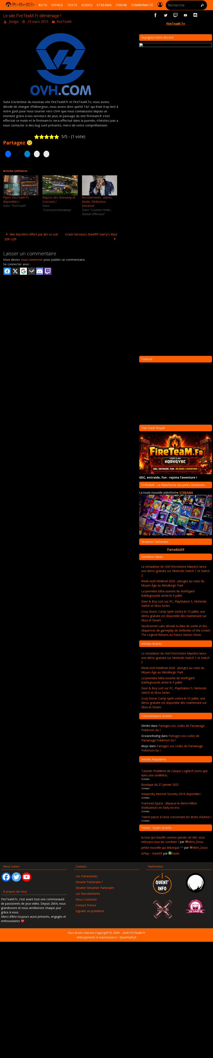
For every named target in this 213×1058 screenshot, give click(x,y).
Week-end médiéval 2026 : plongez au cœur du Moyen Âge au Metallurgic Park (172, 583)
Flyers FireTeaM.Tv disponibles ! (16, 198)
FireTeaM (64, 21)
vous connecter (32, 258)
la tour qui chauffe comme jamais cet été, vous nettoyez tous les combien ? (173, 839)
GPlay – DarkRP (151, 853)
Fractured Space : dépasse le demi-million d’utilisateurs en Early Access (169, 805)
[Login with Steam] (31, 270)
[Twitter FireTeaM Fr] (166, 15)
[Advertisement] (60, 306)
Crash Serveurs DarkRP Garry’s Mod (91, 233)
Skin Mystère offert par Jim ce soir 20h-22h (31, 235)
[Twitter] (16, 877)
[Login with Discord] (39, 270)
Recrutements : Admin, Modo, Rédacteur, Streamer (97, 200)
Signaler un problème (90, 911)
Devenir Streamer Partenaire (95, 888)
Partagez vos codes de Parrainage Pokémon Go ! (170, 738)
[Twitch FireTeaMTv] (176, 15)
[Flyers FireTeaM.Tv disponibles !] (20, 184)
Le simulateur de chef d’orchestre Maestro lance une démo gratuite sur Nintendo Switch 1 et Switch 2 (175, 571)
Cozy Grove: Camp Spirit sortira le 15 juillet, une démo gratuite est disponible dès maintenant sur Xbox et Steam (174, 616)
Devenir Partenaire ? (89, 882)
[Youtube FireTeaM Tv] (185, 15)
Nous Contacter (86, 899)
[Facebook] (6, 877)
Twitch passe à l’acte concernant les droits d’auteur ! (176, 817)
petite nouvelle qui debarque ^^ (162, 848)
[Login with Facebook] (7, 270)
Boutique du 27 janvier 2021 (160, 785)
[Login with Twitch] (47, 270)
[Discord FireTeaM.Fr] (195, 15)
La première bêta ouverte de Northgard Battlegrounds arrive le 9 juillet (167, 593)
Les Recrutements (88, 894)
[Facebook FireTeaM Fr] (156, 15)
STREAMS (186, 492)
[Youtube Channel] (26, 877)
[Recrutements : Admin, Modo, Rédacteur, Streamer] (99, 184)
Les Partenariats (87, 876)
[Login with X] (15, 270)
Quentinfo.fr (127, 937)
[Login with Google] (23, 270)
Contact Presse (86, 905)
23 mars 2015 (37, 21)
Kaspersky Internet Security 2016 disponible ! (171, 794)
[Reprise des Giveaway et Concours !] (60, 184)
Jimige (14, 21)
